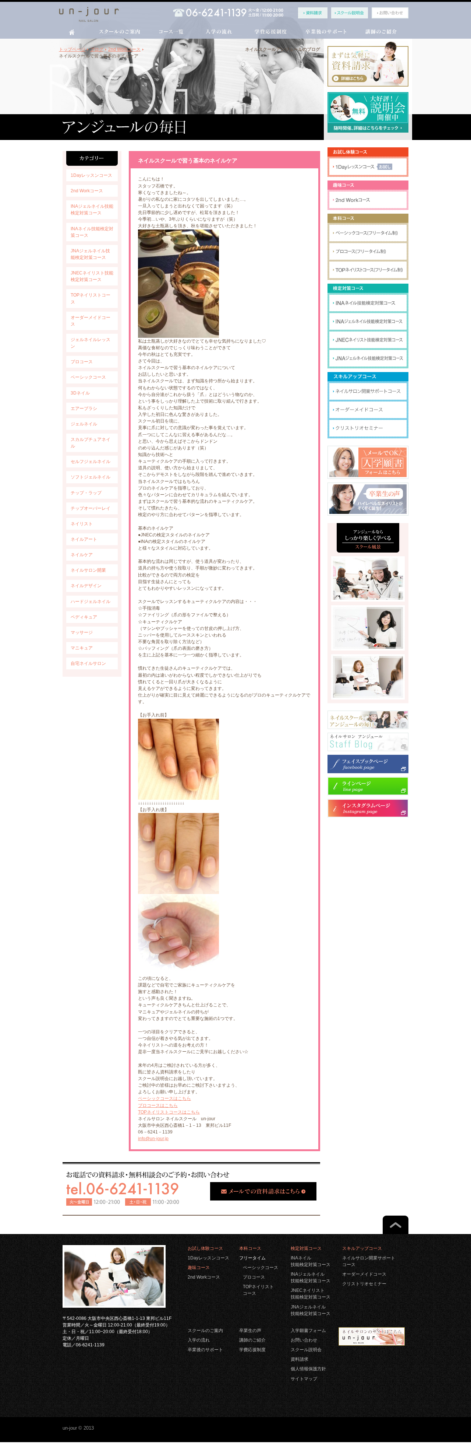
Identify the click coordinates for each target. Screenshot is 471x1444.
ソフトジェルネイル (90, 477)
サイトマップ (304, 1378)
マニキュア (82, 648)
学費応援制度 (252, 1349)
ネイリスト (82, 523)
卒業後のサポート (205, 1349)
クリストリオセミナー (364, 1283)
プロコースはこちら (158, 1105)
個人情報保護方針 (308, 1368)
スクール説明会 (306, 1349)
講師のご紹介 (252, 1340)
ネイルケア (82, 554)
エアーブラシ (84, 408)
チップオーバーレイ (90, 508)
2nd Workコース (87, 190)
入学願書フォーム (308, 1330)
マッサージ (82, 632)
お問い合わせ (304, 1340)
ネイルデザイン (86, 585)
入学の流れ (199, 1340)
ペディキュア (84, 617)
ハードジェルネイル (90, 601)
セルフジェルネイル (90, 461)
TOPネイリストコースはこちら (169, 1112)
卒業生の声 (250, 1330)
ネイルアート (84, 539)
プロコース (82, 361)
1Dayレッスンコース (91, 175)
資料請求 (299, 1359)
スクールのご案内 (205, 1330)
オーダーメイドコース (364, 1274)
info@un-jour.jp (153, 1138)
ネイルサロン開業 (88, 570)
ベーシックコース (88, 377)
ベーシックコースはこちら (164, 1098)
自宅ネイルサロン (88, 663)
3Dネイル (80, 393)
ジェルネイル (84, 424)
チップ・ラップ (86, 492)
